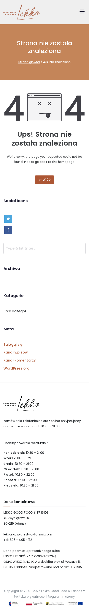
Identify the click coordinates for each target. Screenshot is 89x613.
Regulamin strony (61, 596)
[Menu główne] (82, 12)
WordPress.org (16, 368)
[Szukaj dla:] (44, 248)
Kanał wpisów (15, 352)
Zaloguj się (12, 344)
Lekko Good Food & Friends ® (63, 591)
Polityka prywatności (29, 596)
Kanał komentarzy (19, 360)
